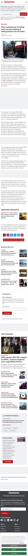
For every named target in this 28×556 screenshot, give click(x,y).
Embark (10, 80)
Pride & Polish (4, 392)
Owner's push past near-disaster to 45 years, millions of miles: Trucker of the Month (9, 406)
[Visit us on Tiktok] (18, 520)
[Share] (11, 235)
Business (4, 24)
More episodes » (7, 425)
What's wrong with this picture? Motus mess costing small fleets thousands (9, 375)
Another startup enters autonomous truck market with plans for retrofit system (9, 263)
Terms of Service (8, 19)
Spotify (5, 430)
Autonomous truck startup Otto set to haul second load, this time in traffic (9, 273)
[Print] (4, 235)
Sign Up (5, 513)
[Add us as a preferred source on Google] (8, 235)
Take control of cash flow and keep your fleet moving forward (9, 216)
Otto (4, 80)
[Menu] (2, 2)
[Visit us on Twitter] (5, 520)
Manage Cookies (14, 545)
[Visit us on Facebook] (2, 520)
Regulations (4, 355)
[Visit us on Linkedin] (8, 520)
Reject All (14, 549)
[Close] (26, 534)
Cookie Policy (22, 542)
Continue (7, 313)
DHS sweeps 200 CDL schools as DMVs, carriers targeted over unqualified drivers (14, 359)
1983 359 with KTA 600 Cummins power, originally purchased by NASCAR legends (9, 395)
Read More (8, 461)
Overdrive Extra (5, 371)
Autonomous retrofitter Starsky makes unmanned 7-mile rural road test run (9, 253)
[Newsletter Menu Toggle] (26, 2)
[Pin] (22, 235)
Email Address (6, 306)
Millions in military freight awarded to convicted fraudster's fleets (8, 385)
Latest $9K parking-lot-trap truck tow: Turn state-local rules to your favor (13, 421)
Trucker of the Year (6, 402)
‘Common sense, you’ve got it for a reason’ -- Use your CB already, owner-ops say (9, 282)
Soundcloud (12, 430)
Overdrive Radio (5, 279)
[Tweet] (18, 235)
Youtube (15, 428)
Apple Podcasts (7, 428)
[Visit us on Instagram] (14, 520)
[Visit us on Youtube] (11, 520)
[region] (14, 544)
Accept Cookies (14, 553)
